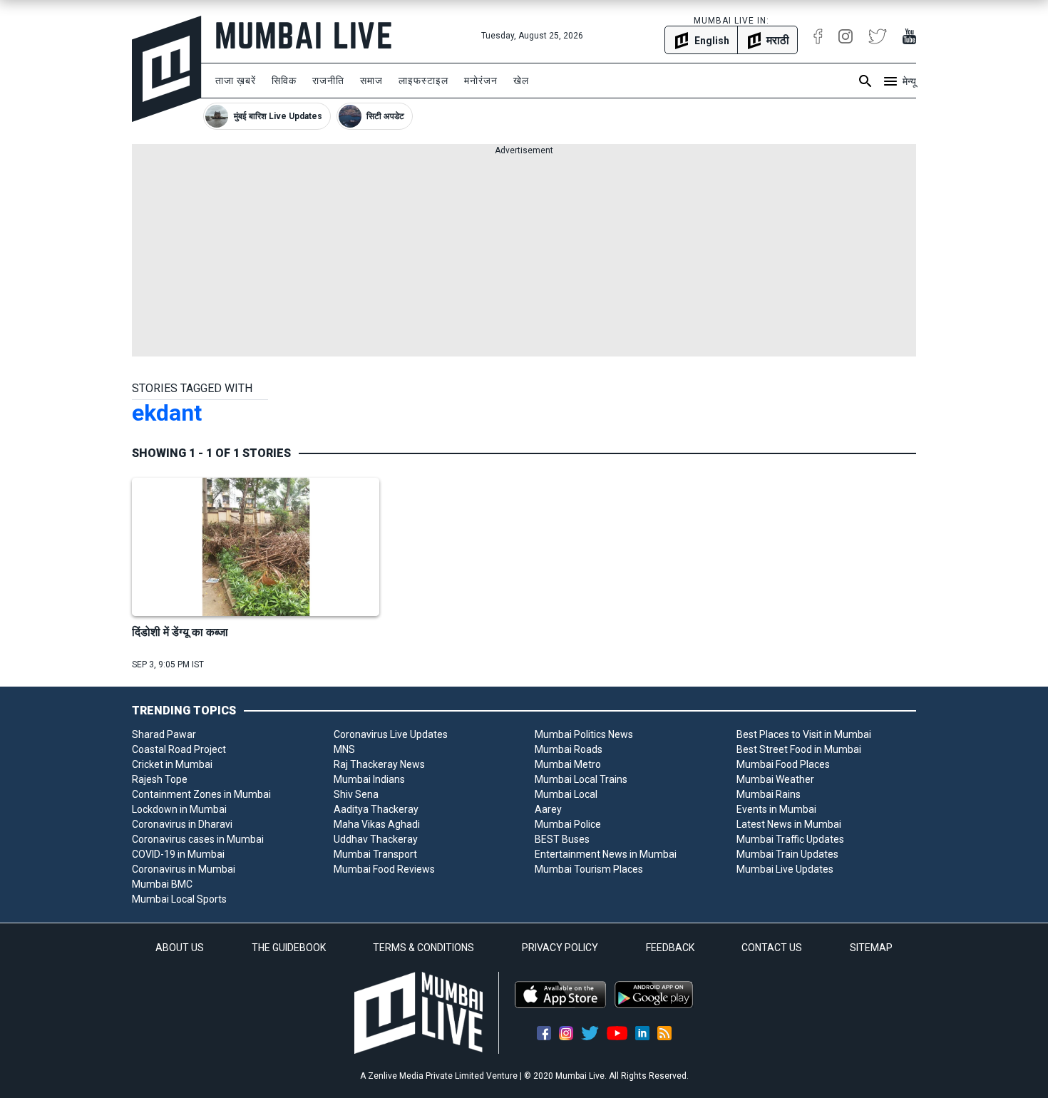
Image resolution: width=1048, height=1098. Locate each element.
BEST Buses (562, 839)
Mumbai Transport (375, 854)
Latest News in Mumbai (788, 824)
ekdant (167, 412)
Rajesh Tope (159, 779)
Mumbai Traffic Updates (790, 839)
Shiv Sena (356, 794)
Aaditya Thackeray (376, 809)
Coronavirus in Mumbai (183, 869)
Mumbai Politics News (584, 734)
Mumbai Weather (775, 779)
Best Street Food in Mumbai (798, 749)
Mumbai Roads (568, 749)
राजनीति (328, 80)
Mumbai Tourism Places (589, 869)
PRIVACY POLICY (560, 947)
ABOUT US (179, 947)
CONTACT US (771, 947)
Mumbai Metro (568, 764)
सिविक (284, 80)
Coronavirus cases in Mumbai (198, 839)
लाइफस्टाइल (423, 80)
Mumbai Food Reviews (384, 869)
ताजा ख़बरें (235, 80)
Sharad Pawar (164, 734)
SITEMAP (871, 947)
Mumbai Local (566, 794)
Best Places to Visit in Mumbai (803, 734)
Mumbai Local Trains (581, 779)
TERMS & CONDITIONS (423, 947)
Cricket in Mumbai (172, 764)
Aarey (548, 809)
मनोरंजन (481, 80)
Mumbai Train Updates (787, 854)
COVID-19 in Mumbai (178, 854)
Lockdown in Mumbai (179, 809)
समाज (371, 80)
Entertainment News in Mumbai (606, 854)
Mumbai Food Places (783, 764)
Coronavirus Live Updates (391, 734)
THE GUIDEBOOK (289, 947)
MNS (344, 749)
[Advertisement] (524, 256)
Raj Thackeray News (379, 764)
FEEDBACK (670, 947)
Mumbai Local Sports (179, 899)
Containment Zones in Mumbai (201, 794)
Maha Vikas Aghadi (377, 824)
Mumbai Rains (768, 794)
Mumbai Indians (369, 779)
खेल (521, 80)
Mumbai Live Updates (784, 869)
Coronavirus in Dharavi (182, 824)
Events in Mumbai (776, 809)
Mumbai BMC (162, 884)
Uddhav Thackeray (376, 839)
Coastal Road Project (179, 749)
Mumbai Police (568, 824)
